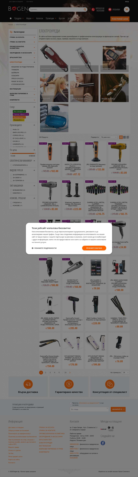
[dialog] (69, 238)
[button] (44, 248)
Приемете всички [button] (94, 248)
